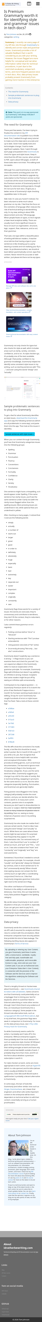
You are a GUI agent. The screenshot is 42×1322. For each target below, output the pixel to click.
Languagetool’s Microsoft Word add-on (19, 1016)
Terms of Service (21, 943)
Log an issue (5, 1312)
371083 (11, 727)
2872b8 (11, 734)
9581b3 (11, 731)
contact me (24, 1193)
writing (16, 37)
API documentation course (20, 1173)
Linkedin (4, 1294)
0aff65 (10, 738)
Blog (3, 1270)
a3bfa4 (11, 712)
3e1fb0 (11, 723)
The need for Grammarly (18, 91)
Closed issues (5, 1315)
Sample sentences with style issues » (19, 434)
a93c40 (11, 716)
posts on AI (19, 1178)
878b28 (11, 742)
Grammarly (32, 45)
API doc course (6, 1273)
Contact (4, 1276)
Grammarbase (16, 1089)
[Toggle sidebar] (29, 3)
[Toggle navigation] (37, 3)
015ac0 (11, 719)
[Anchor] (34, 124)
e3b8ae (11, 708)
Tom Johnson (11, 34)
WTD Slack (5, 1291)
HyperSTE (36, 1065)
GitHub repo (5, 1309)
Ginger (6, 1089)
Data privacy (13, 102)
